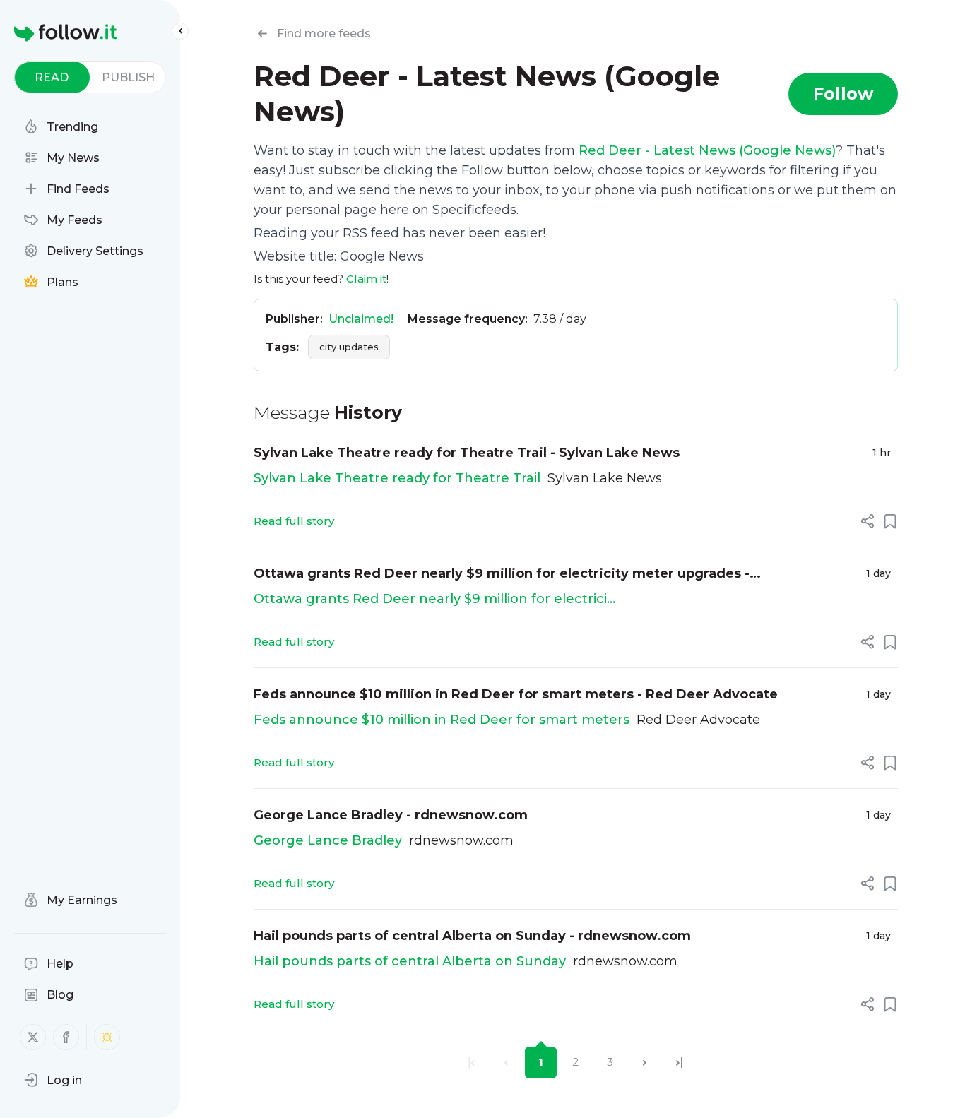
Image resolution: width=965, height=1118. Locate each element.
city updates (349, 346)
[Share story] (867, 521)
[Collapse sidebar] (180, 31)
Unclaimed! (360, 319)
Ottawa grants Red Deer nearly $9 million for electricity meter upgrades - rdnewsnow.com (502, 574)
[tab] (52, 77)
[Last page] (679, 1062)
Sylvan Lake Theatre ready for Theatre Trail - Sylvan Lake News (467, 452)
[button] (53, 1079)
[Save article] (890, 521)
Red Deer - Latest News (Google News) (707, 150)
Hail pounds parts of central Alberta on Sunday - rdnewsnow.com (472, 936)
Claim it (366, 278)
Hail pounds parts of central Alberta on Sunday (410, 961)
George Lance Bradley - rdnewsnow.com (391, 815)
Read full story (294, 521)
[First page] (471, 1062)
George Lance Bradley (328, 840)
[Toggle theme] (107, 1037)
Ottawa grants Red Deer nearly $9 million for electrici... (434, 599)
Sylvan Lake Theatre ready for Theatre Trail (397, 478)
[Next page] (645, 1062)
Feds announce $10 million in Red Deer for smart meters (441, 719)
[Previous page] (506, 1062)
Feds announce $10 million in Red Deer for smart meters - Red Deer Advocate (516, 694)
